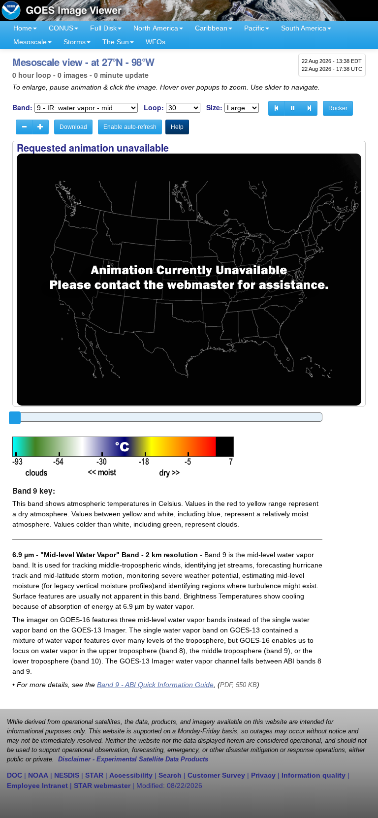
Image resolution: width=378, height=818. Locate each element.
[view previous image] (276, 108)
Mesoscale (30, 42)
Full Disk (103, 28)
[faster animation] (40, 127)
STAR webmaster (102, 785)
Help (177, 127)
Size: (214, 107)
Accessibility (131, 775)
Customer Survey (216, 775)
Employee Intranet (37, 785)
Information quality (314, 775)
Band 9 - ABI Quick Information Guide (155, 685)
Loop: (154, 107)
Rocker (337, 108)
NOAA (38, 775)
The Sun (115, 42)
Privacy (263, 775)
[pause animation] (292, 108)
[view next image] (309, 108)
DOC (14, 775)
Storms (74, 42)
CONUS (61, 28)
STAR (94, 775)
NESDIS (66, 775)
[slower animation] (24, 127)
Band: (22, 107)
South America (303, 28)
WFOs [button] (155, 42)
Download (73, 127)
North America (155, 28)
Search (170, 775)
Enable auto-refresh (130, 127)
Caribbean (211, 28)
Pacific (254, 28)
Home (22, 28)
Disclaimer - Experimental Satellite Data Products (133, 759)
